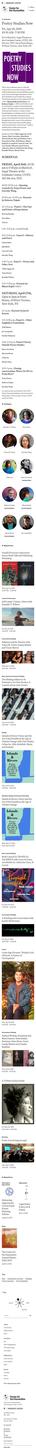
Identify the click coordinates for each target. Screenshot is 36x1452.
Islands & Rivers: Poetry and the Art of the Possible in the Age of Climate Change (17, 802)
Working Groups (9, 1347)
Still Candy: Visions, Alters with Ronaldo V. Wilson (17, 603)
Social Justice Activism (15, 1278)
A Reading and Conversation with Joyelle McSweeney (18, 919)
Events (6, 1369)
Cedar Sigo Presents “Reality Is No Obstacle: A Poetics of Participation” (18, 955)
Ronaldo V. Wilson (9, 427)
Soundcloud (7, 1437)
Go (30, 1315)
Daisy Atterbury (26, 477)
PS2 (5, 1341)
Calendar (7, 1372)
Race (3, 1278)
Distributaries (8, 1358)
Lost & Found (8, 1361)
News (5, 1334)
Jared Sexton (9, 533)
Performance (12, 598)
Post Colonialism (22, 1281)
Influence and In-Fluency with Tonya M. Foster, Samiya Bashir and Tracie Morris (16, 645)
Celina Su (9, 477)
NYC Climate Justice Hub (12, 1383)
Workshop (5, 796)
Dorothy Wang (27, 452)
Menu (32, 7)
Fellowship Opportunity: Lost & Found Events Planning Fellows (8, 1207)
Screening (26, 796)
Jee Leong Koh (26, 533)
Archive (6, 1378)
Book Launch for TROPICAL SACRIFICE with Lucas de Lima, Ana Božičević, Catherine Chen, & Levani (18, 860)
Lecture (4, 598)
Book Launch (6, 676)
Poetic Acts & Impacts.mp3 (14, 1140)
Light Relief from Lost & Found (24, 1207)
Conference (7, 19)
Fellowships (5, 1183)
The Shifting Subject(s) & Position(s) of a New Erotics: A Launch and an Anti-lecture (16, 682)
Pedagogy (28, 1278)
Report (4, 1226)
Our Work (7, 1338)
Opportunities (6, 1185)
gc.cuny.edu (7, 1425)
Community (7, 1327)
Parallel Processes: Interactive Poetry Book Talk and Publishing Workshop (17, 555)
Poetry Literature (8, 1281)
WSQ (5, 1364)
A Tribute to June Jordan (13, 1080)
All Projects (7, 1351)
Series (5, 1375)
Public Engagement (10, 1344)
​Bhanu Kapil (26, 505)
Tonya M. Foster (9, 452)
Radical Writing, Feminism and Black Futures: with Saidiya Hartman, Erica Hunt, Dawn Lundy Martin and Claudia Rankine (16, 1041)
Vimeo (6, 1435)
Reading (13, 639)
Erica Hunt (26, 427)
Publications (8, 1355)
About (6, 1324)
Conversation (6, 639)
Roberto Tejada (9, 505)
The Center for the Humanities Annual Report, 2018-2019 (9, 1256)
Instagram (7, 1431)
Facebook (7, 1429)
